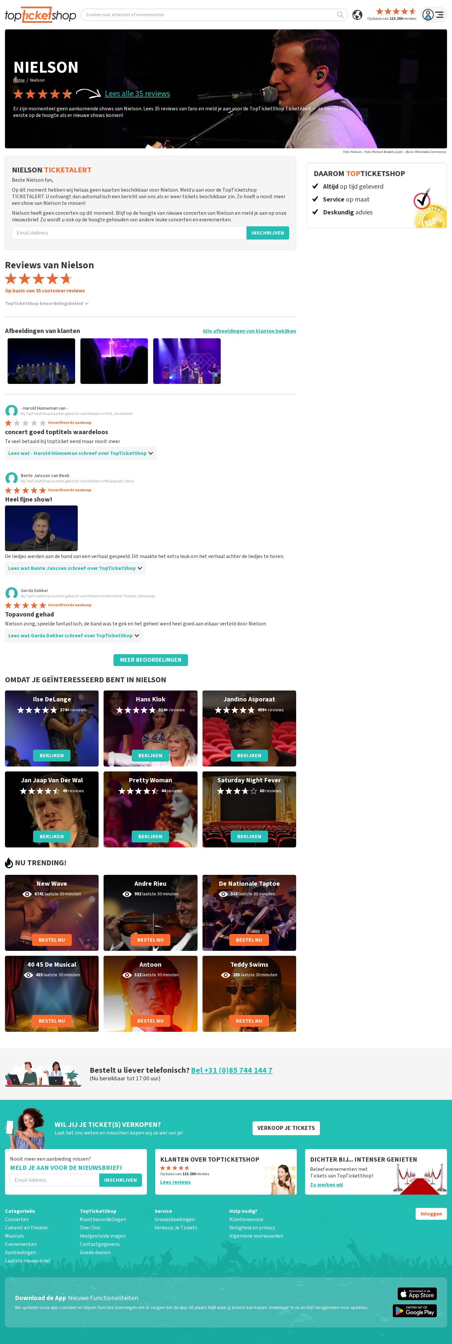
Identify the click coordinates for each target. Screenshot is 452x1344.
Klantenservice (246, 1219)
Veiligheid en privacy (252, 1227)
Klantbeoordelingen (103, 1219)
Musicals (14, 1236)
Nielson (37, 80)
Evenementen (21, 1244)
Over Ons (90, 1227)
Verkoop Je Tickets (176, 1227)
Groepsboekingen (175, 1219)
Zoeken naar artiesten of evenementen (125, 15)
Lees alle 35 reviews (137, 93)
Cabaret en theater (26, 1227)
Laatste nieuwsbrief (27, 1260)
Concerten (17, 1219)
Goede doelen (95, 1252)
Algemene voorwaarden (256, 1236)
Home (19, 80)
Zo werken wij (326, 1184)
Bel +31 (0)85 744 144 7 (232, 1070)
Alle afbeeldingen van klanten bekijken (249, 331)
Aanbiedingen (20, 1252)
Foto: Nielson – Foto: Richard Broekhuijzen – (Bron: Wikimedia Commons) (394, 152)
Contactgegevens (100, 1244)
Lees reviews (175, 1182)
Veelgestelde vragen (103, 1236)
